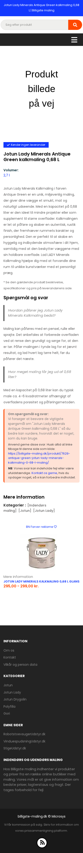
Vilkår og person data (20, 664)
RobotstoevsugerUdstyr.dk (24, 734)
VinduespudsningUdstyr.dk (24, 741)
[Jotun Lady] (44, 510)
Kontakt (9, 657)
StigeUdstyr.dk (14, 748)
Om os (8, 650)
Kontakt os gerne (44, 473)
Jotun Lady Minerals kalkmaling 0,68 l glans (41, 581)
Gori (6, 713)
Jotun (8, 685)
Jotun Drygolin (15, 699)
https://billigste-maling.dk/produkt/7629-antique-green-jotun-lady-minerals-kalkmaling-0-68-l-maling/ (39, 458)
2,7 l (6, 175)
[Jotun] (24, 510)
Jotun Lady (12, 692)
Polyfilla (9, 706)
